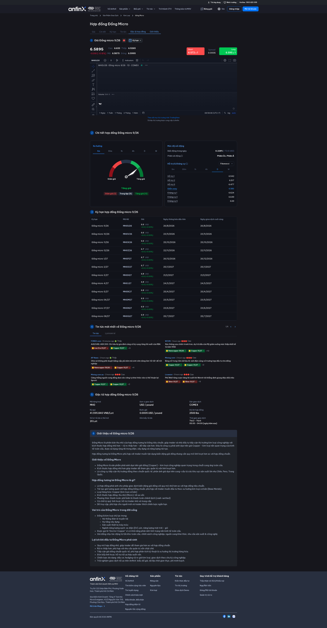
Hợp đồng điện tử (132, 604)
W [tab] (156, 151)
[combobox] (135, 40)
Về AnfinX (112, 9)
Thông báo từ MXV (183, 9)
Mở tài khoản (250, 9)
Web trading (231, 2)
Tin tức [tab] (96, 333)
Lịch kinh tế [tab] (110, 333)
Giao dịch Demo (182, 590)
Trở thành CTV (165, 9)
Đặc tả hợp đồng (138, 32)
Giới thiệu (154, 32)
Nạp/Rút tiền (205, 585)
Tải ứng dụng (215, 2)
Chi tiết (102, 32)
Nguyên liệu (155, 585)
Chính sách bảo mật (134, 595)
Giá (93, 32)
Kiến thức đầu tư (182, 581)
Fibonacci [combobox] (224, 164)
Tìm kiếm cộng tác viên (135, 585)
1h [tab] (122, 151)
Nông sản (154, 581)
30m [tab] (110, 151)
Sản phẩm (123, 9)
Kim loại (127, 15)
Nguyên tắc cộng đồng (135, 609)
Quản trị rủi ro (206, 595)
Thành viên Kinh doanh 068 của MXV (104, 584)
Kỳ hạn (113, 32)
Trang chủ (94, 15)
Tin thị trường (181, 585)
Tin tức (123, 32)
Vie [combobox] (223, 9)
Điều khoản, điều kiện (134, 600)
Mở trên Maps (96, 606)
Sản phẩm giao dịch (110, 15)
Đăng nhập (234, 9)
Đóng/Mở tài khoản (208, 590)
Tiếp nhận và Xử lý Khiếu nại (212, 581)
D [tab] (144, 151)
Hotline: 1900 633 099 (248, 2)
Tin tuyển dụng (131, 590)
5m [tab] (98, 151)
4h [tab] (133, 151)
